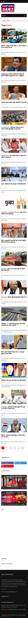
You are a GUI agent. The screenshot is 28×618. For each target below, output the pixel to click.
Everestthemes (6, 616)
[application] (14, 482)
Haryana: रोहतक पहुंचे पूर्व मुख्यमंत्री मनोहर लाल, (14, 297)
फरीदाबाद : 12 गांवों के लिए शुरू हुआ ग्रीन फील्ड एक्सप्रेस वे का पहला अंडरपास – (13, 324)
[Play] (3, 488)
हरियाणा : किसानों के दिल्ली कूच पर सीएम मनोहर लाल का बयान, (13, 436)
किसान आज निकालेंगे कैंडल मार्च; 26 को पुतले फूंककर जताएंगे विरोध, (12, 352)
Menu (4, 15)
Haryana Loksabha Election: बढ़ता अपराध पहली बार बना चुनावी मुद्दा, (13, 213)
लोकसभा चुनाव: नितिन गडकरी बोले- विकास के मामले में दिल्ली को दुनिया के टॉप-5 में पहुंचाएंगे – (13, 75)
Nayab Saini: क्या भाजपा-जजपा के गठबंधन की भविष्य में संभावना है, (13, 156)
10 (22, 448)
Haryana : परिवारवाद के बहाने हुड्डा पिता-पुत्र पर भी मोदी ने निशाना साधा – (13, 407)
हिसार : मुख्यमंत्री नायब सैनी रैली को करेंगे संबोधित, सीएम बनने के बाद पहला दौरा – (13, 241)
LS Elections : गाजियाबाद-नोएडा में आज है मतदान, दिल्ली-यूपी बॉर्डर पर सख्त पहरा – (12, 128)
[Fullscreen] (25, 488)
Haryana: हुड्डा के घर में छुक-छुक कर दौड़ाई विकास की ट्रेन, (13, 269)
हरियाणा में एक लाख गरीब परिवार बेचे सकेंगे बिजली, (13, 380)
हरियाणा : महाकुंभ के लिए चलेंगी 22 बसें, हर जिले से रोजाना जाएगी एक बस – (13, 46)
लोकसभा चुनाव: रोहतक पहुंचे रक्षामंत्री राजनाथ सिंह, (14, 102)
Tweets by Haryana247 (6, 563)
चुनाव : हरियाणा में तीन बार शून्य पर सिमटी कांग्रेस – (13, 184)
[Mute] (23, 488)
